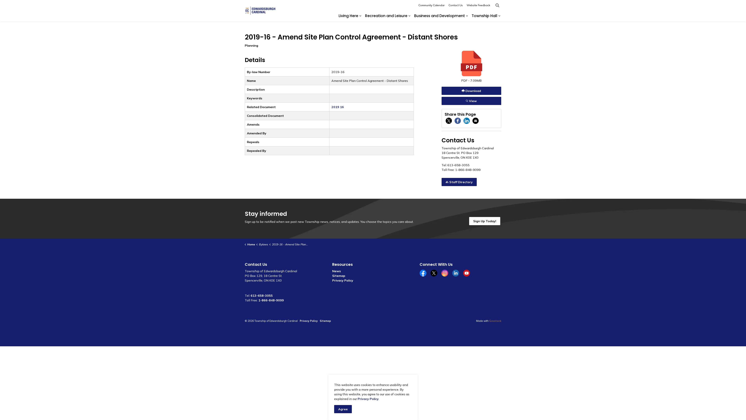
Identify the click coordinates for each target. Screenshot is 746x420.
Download (471, 90)
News (336, 271)
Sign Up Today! (484, 221)
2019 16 (337, 107)
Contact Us (456, 5)
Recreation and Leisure (386, 15)
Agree (343, 409)
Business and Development (439, 15)
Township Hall (484, 15)
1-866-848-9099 (271, 300)
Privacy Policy (342, 280)
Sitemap (338, 276)
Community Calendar (431, 5)
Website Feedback (478, 5)
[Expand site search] (497, 5)
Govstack (495, 320)
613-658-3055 (262, 296)
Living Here (348, 15)
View (471, 100)
